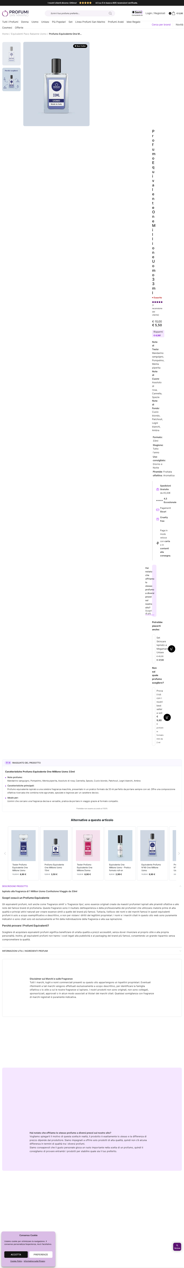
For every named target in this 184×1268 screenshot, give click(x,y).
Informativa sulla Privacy (34, 1261)
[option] (11, 54)
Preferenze (41, 1254)
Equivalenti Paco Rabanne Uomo (29, 33)
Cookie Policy (16, 1261)
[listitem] (23, 853)
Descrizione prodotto (15, 886)
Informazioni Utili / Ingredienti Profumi (25, 951)
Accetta (16, 1254)
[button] (5, 853)
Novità (179, 24)
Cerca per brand (161, 24)
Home (5, 33)
